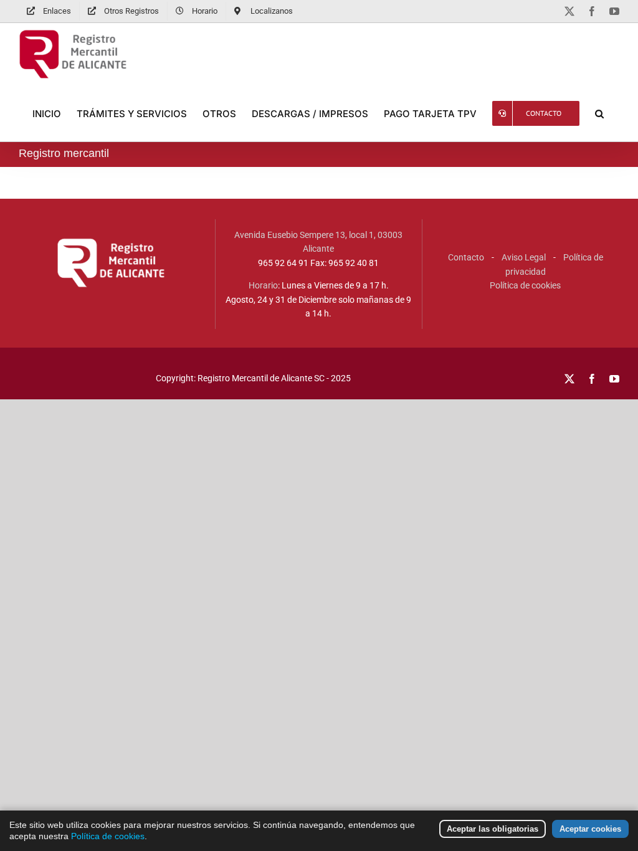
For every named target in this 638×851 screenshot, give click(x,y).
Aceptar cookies (590, 829)
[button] (599, 113)
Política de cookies (525, 285)
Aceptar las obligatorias (492, 829)
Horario (263, 285)
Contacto (466, 257)
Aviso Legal (524, 257)
